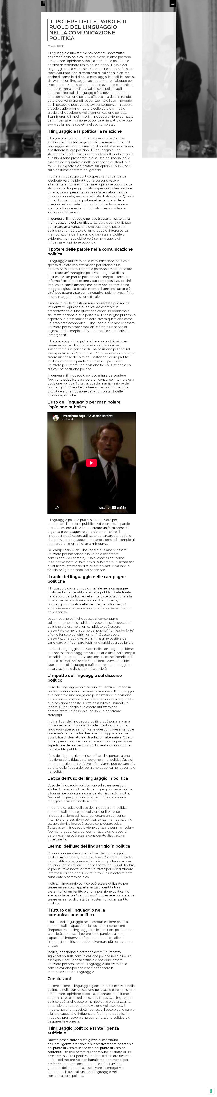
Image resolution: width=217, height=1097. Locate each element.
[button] (173, 3)
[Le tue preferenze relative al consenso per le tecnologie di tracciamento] (211, 1091)
